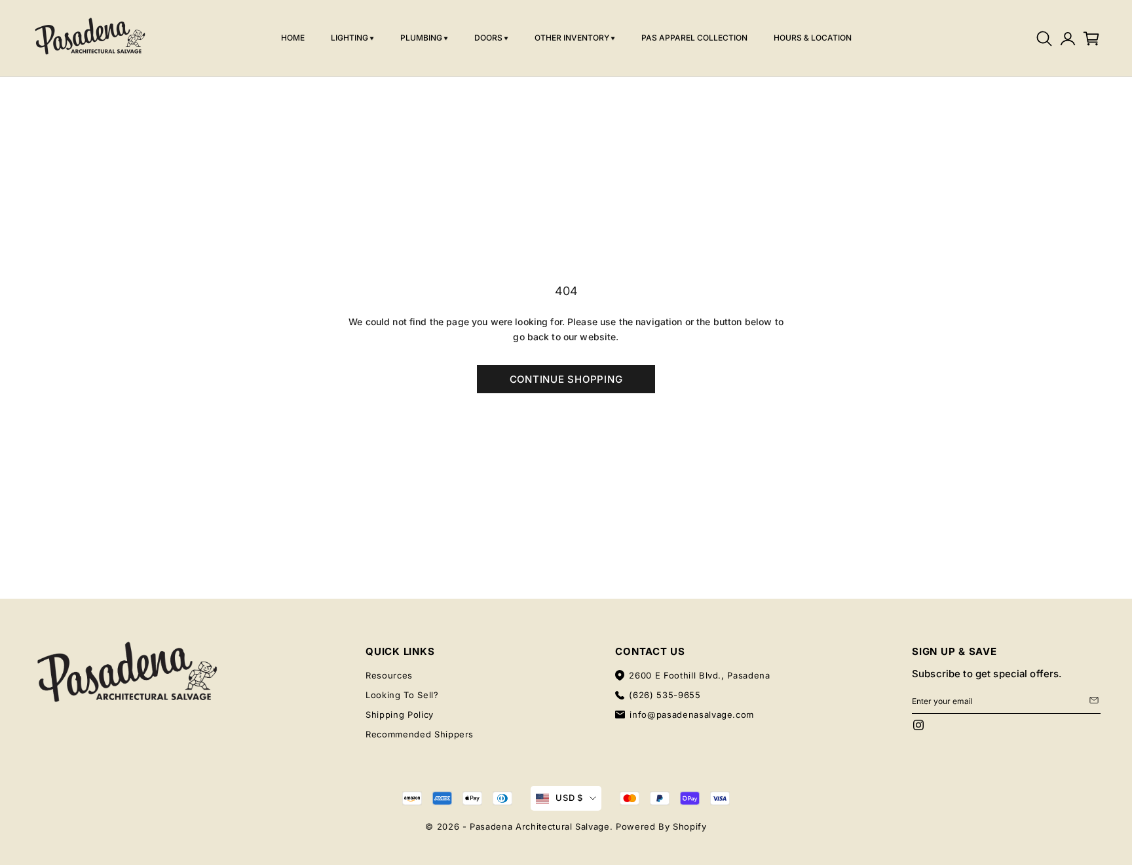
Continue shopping (566, 379)
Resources (389, 675)
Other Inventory (572, 38)
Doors (488, 38)
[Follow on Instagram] (918, 725)
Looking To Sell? (402, 695)
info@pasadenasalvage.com (692, 714)
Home (293, 38)
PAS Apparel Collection (694, 38)
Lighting (349, 38)
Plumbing (421, 38)
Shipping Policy (400, 714)
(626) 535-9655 (664, 695)
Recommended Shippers (420, 734)
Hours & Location (813, 38)
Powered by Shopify (661, 826)
